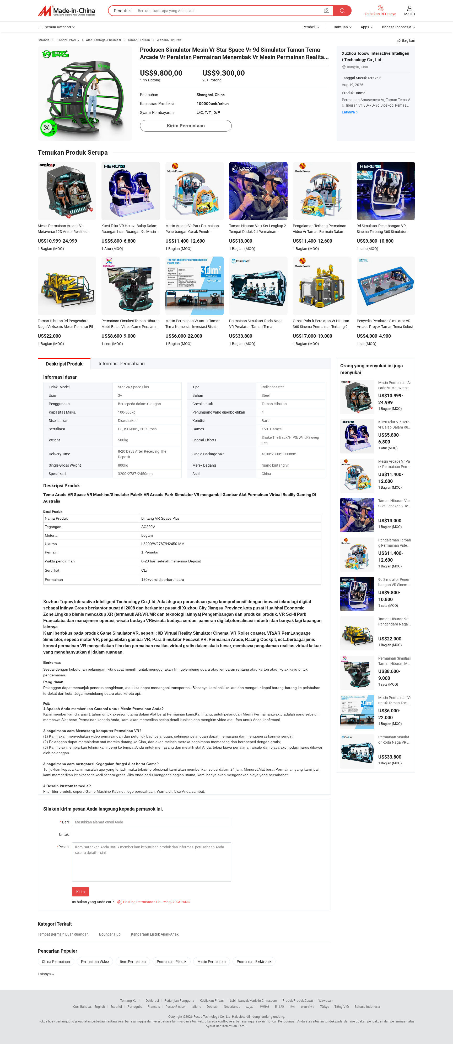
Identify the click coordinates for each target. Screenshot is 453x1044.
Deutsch (212, 1006)
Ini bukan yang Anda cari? (93, 901)
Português (134, 1006)
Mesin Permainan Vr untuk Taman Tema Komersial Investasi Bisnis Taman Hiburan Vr (394, 700)
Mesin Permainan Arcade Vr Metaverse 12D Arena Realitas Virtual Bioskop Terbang (394, 385)
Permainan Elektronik (254, 961)
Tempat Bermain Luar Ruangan (63, 934)
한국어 (264, 1006)
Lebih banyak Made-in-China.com (253, 1000)
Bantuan (341, 26)
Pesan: (63, 846)
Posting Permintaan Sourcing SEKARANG (153, 901)
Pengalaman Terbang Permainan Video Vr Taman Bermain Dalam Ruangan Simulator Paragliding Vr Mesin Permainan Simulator (394, 542)
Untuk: (64, 834)
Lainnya (348, 111)
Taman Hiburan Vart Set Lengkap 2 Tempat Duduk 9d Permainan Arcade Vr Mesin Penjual (394, 503)
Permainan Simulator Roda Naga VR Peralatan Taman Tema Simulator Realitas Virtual (394, 739)
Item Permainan (133, 961)
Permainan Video (95, 961)
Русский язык (175, 1006)
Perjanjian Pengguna (179, 1000)
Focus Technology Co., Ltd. (212, 1016)
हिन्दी (292, 1006)
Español (116, 1006)
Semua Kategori (58, 26)
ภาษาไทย (307, 1006)
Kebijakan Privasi (212, 1000)
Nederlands (232, 1006)
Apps (365, 26)
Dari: (64, 821)
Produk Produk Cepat (298, 1000)
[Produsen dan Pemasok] (66, 10)
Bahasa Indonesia (367, 1006)
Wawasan (326, 1000)
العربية (250, 1006)
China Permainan (56, 961)
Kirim (80, 891)
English (99, 1006)
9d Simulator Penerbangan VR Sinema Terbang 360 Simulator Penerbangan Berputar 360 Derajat (394, 582)
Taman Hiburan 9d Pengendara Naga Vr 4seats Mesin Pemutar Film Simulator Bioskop (394, 621)
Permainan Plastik (171, 961)
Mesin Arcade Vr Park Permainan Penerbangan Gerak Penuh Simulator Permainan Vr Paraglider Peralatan (394, 464)
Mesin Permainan (211, 961)
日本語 (279, 1006)
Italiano (196, 1006)
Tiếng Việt (342, 1006)
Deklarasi (152, 1000)
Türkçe (324, 1006)
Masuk (409, 13)
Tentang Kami (130, 1000)
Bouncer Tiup (110, 934)
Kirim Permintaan (186, 125)
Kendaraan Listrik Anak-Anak (155, 934)
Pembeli (309, 26)
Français (154, 1006)
